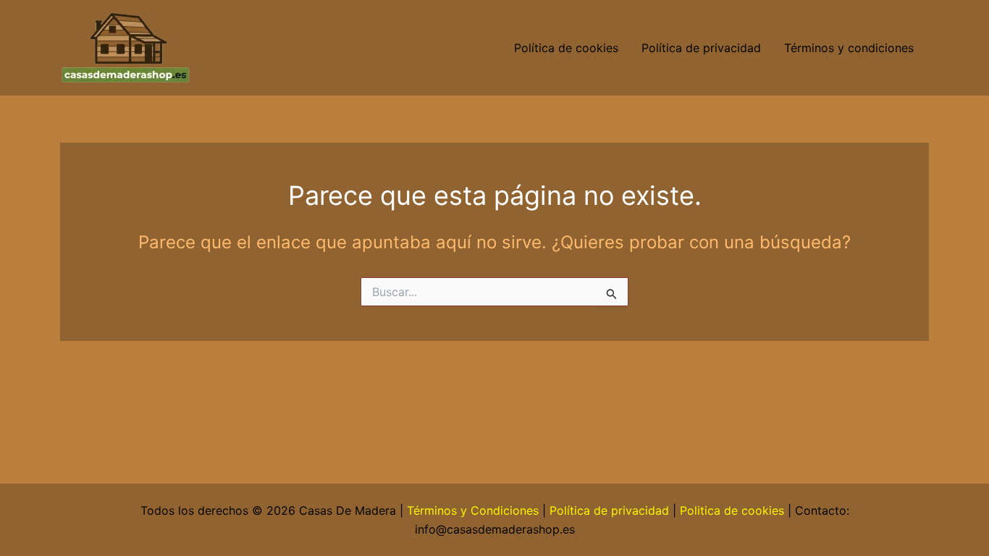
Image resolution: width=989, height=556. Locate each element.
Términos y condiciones (850, 48)
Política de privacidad (701, 48)
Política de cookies (566, 48)
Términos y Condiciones (473, 510)
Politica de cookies (732, 510)
